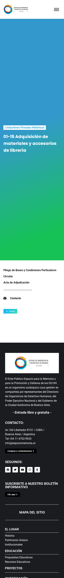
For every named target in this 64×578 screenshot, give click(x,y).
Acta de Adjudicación (16, 282)
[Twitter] (15, 469)
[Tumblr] (37, 469)
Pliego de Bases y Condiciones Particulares (29, 270)
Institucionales (14, 544)
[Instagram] (30, 469)
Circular (8, 276)
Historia (9, 535)
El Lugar (12, 529)
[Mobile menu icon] (56, 9)
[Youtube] (22, 469)
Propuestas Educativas (19, 557)
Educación (13, 551)
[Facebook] (8, 469)
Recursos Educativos (17, 561)
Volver (12, 311)
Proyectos (13, 568)
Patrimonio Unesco (16, 540)
